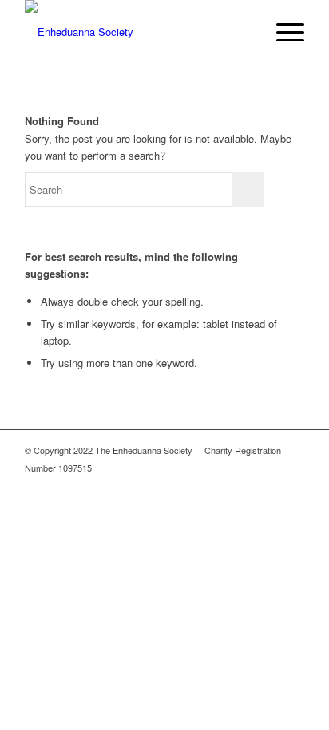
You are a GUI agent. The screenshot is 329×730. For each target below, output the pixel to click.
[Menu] (282, 32)
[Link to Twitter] (292, 484)
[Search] (244, 32)
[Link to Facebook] (268, 484)
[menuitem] (244, 32)
